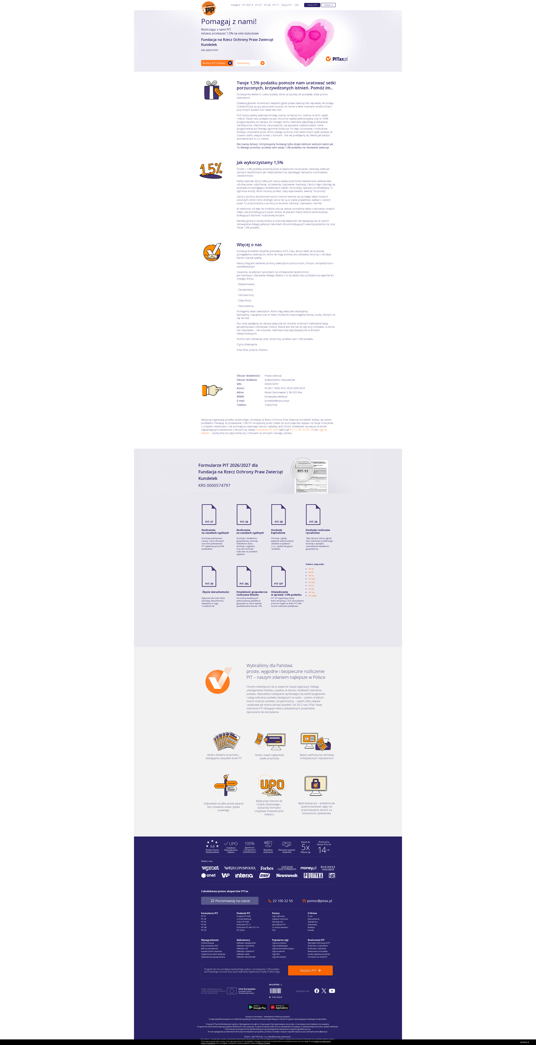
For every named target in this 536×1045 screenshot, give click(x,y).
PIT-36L (244, 583)
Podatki (234, 5)
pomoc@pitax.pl (319, 900)
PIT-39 (209, 583)
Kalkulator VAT (242, 948)
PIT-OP (278, 583)
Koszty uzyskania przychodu (319, 954)
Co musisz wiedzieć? (280, 927)
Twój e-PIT (286, 5)
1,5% (296, 5)
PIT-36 (244, 521)
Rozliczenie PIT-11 (244, 924)
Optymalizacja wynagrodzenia (213, 957)
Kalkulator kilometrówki (246, 957)
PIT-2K (311, 592)
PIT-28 (267, 5)
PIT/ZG (311, 582)
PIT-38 (279, 521)
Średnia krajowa (207, 943)
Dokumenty (312, 924)
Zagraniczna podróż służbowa (213, 954)
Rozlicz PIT (312, 5)
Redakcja (311, 927)
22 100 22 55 (283, 900)
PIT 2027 (246, 5)
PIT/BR (311, 579)
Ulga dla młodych (279, 957)
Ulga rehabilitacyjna (280, 946)
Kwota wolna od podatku (318, 951)
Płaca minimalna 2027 (209, 946)
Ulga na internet (278, 951)
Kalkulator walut (243, 954)
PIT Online (241, 930)
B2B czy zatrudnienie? (209, 948)
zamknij (523, 1042)
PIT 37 (301, 429)
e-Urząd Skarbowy (244, 919)
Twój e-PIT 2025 (243, 922)
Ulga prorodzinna (279, 943)
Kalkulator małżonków (245, 946)
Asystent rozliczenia (280, 919)
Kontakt (311, 930)
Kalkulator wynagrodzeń (246, 943)
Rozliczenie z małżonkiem (318, 946)
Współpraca (312, 922)
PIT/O (311, 575)
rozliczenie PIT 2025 (267, 429)
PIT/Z (311, 585)
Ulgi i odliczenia (278, 916)
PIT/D (311, 572)
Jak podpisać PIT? (279, 924)
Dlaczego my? (277, 922)
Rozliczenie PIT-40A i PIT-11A (248, 927)
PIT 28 (309, 429)
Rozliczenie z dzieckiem (317, 948)
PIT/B (311, 569)
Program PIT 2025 (244, 916)
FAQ (274, 930)
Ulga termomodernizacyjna (283, 948)
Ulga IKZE (276, 954)
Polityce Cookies (264, 1043)
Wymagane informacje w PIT (319, 943)
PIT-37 (258, 5)
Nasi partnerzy (313, 919)
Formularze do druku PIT (317, 957)
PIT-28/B (312, 595)
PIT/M (311, 589)
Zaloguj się (328, 5)
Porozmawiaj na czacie (232, 900)
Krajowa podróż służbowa (211, 951)
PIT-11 (275, 5)
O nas (310, 916)
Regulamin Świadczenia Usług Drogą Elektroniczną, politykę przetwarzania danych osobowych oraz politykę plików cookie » (286, 1039)
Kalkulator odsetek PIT (245, 951)
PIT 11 (293, 429)
